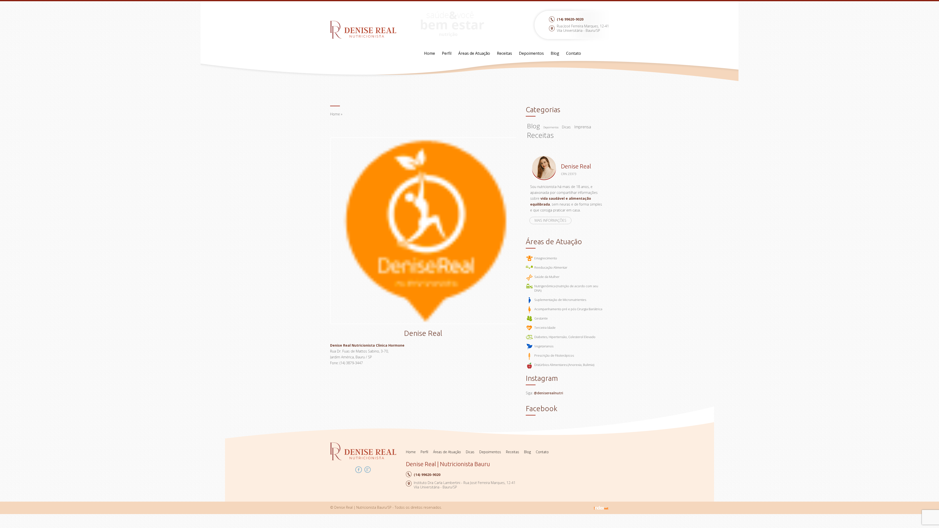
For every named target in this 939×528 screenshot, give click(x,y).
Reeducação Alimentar (550, 267)
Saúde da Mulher (546, 277)
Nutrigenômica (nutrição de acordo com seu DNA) (566, 288)
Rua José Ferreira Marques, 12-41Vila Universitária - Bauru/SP (583, 28)
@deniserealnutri (548, 393)
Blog (555, 53)
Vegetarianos (543, 346)
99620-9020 (570, 19)
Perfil (446, 53)
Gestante (541, 318)
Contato (573, 53)
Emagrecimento (545, 258)
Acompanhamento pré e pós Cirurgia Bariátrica (568, 309)
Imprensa (582, 127)
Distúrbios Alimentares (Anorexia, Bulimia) (564, 365)
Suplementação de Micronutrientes (560, 299)
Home (429, 53)
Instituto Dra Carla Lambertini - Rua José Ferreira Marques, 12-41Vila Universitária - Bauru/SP (464, 484)
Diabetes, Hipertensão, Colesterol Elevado (564, 337)
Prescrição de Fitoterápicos (554, 355)
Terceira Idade (545, 327)
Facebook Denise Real (358, 469)
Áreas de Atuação (474, 53)
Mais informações (550, 220)
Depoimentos (531, 53)
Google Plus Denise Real (367, 469)
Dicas (566, 126)
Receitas (504, 53)
